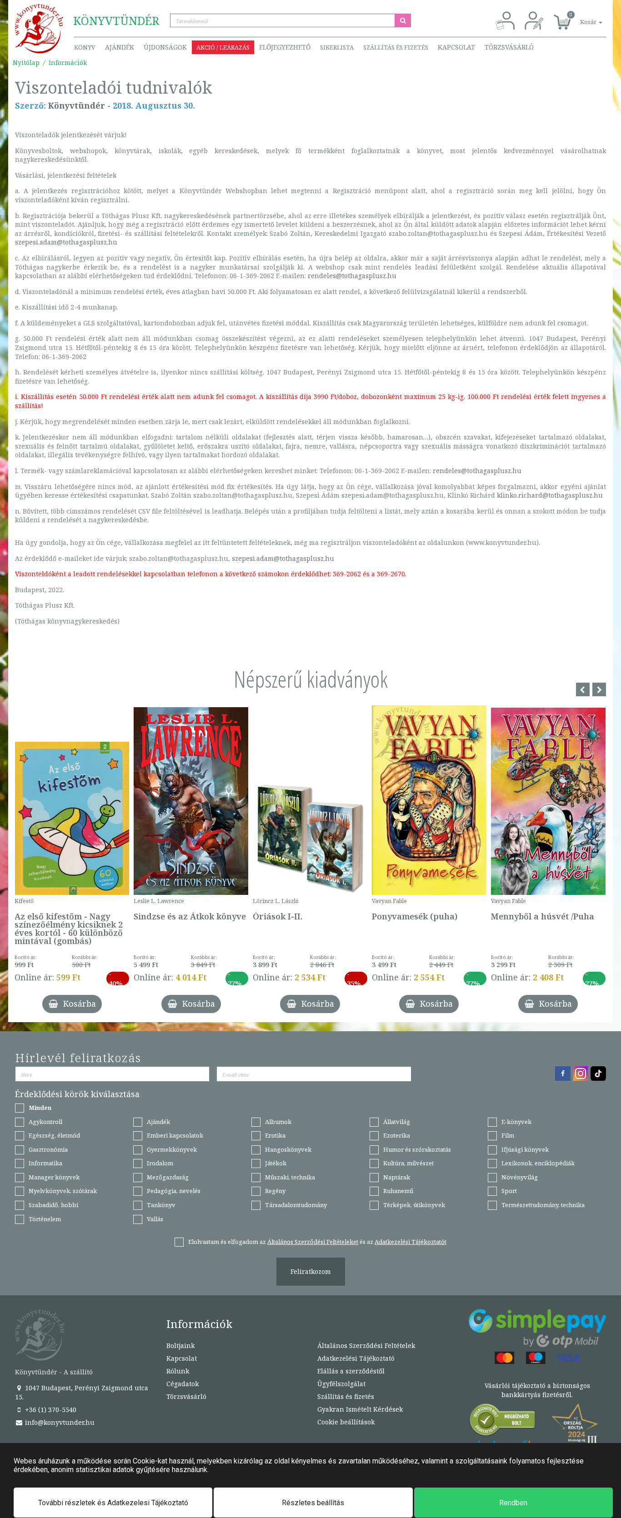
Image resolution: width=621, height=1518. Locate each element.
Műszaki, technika (290, 1177)
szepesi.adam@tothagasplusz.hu (66, 242)
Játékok (275, 1163)
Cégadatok (182, 1383)
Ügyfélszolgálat (341, 1383)
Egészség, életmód (54, 1135)
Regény (275, 1191)
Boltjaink (180, 1345)
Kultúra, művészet (408, 1163)
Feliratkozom (310, 1271)
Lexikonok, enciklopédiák (538, 1163)
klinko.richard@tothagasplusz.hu (550, 495)
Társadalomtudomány (296, 1205)
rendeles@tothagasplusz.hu (352, 275)
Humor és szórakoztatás (417, 1149)
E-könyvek (516, 1122)
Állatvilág (396, 1122)
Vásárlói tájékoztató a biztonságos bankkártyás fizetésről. (537, 1390)
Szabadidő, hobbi (53, 1205)
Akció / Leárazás (223, 47)
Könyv (84, 47)
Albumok (278, 1122)
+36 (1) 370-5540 (49, 1409)
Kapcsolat (456, 47)
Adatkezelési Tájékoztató (356, 1358)
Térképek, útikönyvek (414, 1205)
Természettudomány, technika (543, 1205)
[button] (581, 17)
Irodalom (160, 1163)
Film (507, 1135)
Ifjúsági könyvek (525, 1149)
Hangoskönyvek (288, 1149)
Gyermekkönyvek (172, 1149)
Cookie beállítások (346, 1422)
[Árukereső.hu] (503, 1422)
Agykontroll (45, 1122)
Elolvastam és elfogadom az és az (317, 1242)
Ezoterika (396, 1135)
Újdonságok (165, 47)
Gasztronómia (48, 1149)
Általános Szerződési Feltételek (366, 1345)
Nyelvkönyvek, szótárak (63, 1191)
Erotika (275, 1135)
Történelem (45, 1219)
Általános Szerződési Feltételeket (312, 1242)
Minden (40, 1108)
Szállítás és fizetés (395, 47)
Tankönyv (161, 1205)
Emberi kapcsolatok (175, 1135)
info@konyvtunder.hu (59, 1422)
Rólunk (177, 1371)
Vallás (155, 1219)
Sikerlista (337, 47)
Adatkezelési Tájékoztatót (410, 1242)
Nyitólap (26, 62)
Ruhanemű (398, 1191)
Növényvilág (519, 1177)
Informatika (45, 1163)
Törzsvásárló (509, 47)
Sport (509, 1191)
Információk (68, 62)
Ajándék (119, 47)
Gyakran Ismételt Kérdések (360, 1409)
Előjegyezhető (284, 47)
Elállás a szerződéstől (351, 1371)
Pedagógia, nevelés (173, 1191)
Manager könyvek (54, 1177)
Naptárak (396, 1177)
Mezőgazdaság (168, 1177)
